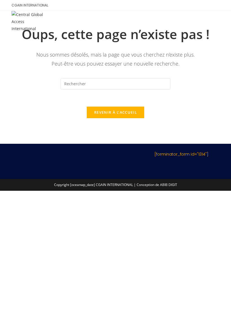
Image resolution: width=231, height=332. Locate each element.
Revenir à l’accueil (115, 112)
